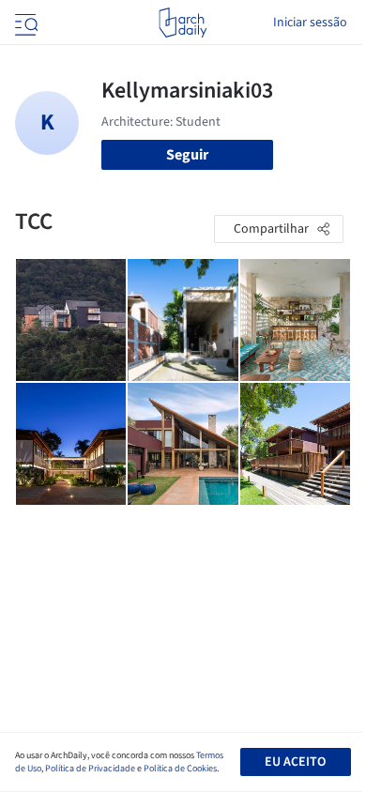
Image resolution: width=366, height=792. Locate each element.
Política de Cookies (180, 768)
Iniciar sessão (310, 22)
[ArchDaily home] (182, 23)
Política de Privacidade (90, 768)
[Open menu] (24, 22)
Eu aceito (295, 762)
